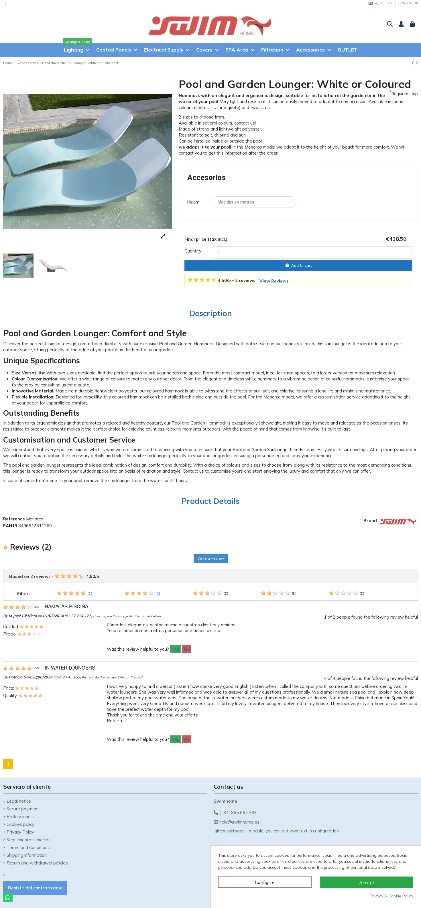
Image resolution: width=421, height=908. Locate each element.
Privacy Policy (20, 832)
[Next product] (416, 63)
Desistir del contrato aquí (35, 888)
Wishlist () (409, 3)
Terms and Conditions (28, 847)
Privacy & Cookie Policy (391, 896)
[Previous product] (413, 63)
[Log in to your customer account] (401, 24)
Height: (193, 202)
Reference (14, 519)
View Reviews (274, 281)
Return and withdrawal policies (37, 863)
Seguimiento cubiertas (29, 839)
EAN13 (10, 525)
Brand (370, 520)
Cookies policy (20, 824)
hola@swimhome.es (239, 822)
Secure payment (23, 809)
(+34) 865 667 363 (238, 812)
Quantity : (193, 251)
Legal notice (19, 801)
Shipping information (27, 855)
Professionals (20, 816)
